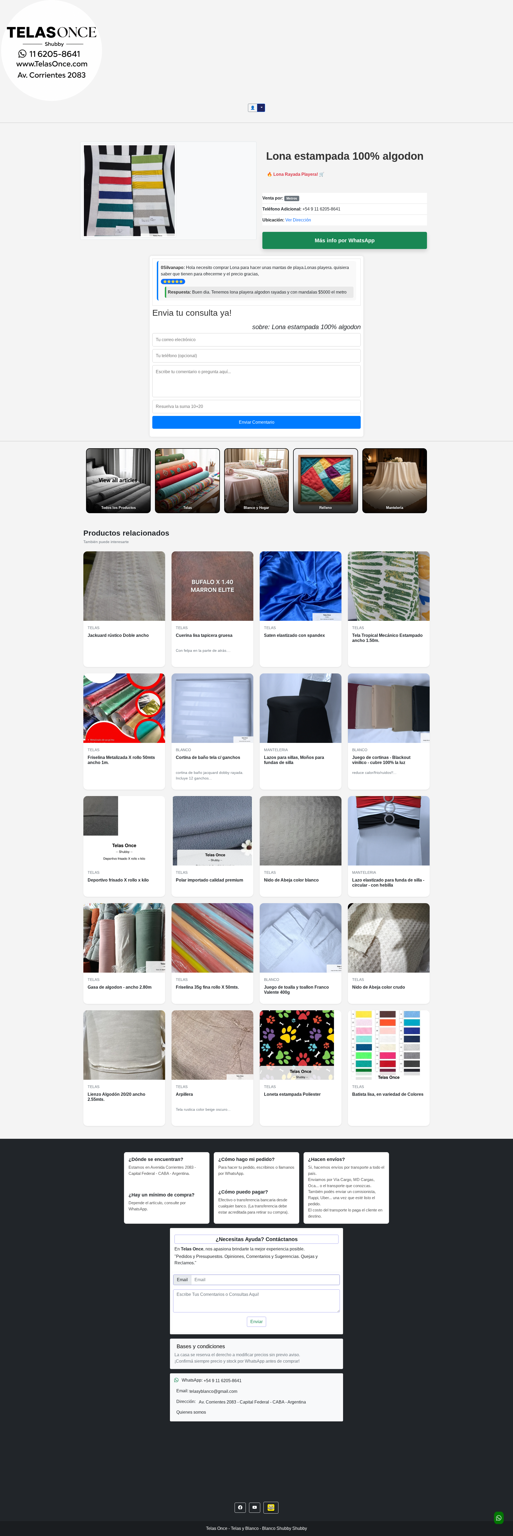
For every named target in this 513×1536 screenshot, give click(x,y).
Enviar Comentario (256, 422)
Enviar (256, 1321)
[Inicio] (51, 50)
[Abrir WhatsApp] (499, 1518)
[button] (240, 1508)
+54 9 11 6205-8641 (321, 209)
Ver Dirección (298, 220)
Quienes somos (191, 1412)
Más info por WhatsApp (345, 240)
